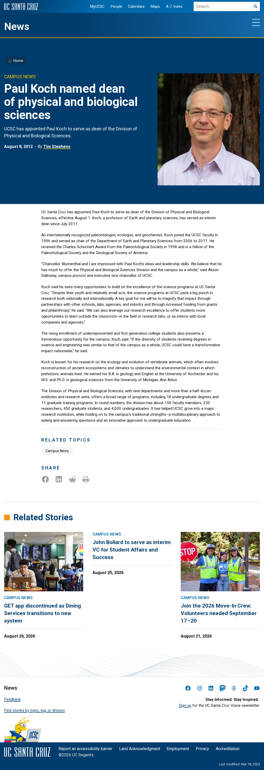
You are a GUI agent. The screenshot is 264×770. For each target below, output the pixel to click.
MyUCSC (97, 6)
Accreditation (228, 748)
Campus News (57, 451)
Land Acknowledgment (139, 748)
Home (18, 61)
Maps (155, 6)
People (116, 6)
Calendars (136, 6)
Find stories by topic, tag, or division (34, 710)
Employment (178, 748)
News (16, 27)
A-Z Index (174, 6)
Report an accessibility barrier (85, 748)
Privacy (202, 748)
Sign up (185, 705)
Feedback (12, 699)
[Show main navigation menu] (256, 22)
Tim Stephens (56, 146)
